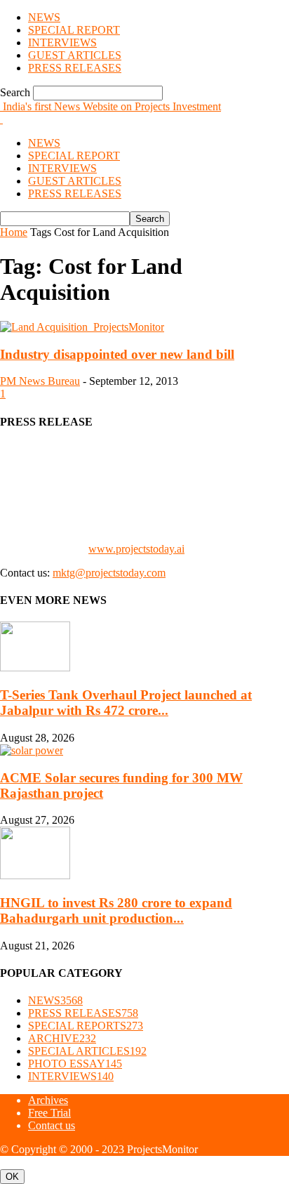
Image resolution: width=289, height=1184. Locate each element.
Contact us (51, 1125)
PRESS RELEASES (74, 68)
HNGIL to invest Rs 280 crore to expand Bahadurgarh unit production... (116, 910)
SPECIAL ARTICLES (87, 1051)
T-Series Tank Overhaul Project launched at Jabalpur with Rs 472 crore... (126, 703)
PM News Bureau (40, 381)
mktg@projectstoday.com (109, 573)
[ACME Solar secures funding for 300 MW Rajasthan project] (31, 750)
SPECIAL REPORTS (85, 1026)
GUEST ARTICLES (74, 55)
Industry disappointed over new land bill (117, 354)
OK (12, 1176)
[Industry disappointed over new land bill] (82, 327)
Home (13, 232)
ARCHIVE (62, 1038)
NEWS (44, 17)
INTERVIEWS (62, 42)
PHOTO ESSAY (75, 1064)
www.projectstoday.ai (136, 549)
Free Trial (49, 1113)
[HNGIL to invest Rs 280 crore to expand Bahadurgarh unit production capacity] (35, 875)
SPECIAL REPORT (74, 30)
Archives (48, 1100)
